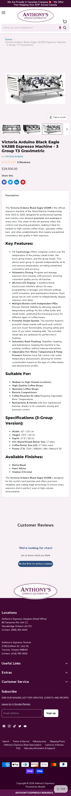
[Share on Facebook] (4, 182)
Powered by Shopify (35, 786)
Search (5, 741)
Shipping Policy (57, 741)
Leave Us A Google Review (16, 704)
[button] (35, 792)
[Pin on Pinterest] (22, 182)
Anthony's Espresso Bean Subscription (22, 744)
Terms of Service (21, 741)
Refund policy (39, 741)
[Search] (64, 27)
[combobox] (30, 27)
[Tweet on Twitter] (10, 182)
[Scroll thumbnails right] (66, 129)
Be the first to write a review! (35, 563)
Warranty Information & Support (39, 748)
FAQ (18, 748)
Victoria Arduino (14, 156)
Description (12, 195)
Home (8, 39)
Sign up (51, 713)
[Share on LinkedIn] (16, 182)
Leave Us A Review (54, 744)
